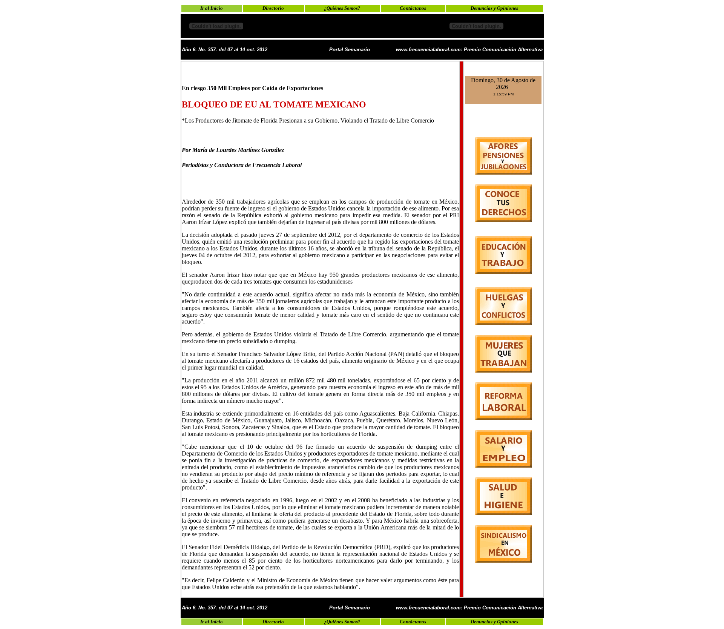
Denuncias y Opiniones (494, 8)
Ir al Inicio (211, 8)
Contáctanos (413, 8)
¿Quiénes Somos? (342, 8)
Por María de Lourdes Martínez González (233, 150)
